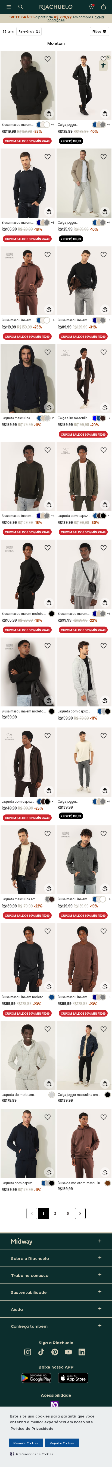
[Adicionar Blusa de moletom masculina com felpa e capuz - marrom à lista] (103, 1117)
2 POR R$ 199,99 (71, 141)
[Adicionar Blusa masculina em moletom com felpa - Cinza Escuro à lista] (103, 547)
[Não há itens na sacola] (103, 6)
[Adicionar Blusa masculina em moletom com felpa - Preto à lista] (47, 59)
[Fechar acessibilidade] (108, 57)
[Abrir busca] (20, 6)
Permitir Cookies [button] (25, 1443)
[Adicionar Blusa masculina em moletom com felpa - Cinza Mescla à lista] (103, 833)
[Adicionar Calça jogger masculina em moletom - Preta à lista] (103, 1029)
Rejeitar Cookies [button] (61, 1443)
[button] (31, 1453)
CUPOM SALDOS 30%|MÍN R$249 (27, 141)
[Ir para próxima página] (80, 1213)
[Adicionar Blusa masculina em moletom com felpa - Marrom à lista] (47, 254)
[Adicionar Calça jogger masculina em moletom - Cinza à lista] (103, 735)
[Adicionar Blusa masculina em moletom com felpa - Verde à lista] (47, 450)
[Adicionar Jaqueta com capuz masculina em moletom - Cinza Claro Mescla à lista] (103, 645)
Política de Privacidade (32, 1428)
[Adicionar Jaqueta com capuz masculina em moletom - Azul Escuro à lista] (47, 1117)
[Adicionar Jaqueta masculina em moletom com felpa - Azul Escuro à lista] (47, 352)
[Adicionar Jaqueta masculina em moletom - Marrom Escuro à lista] (47, 833)
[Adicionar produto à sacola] (49, 114)
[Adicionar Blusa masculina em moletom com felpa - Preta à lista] (47, 547)
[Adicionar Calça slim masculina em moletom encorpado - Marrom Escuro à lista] (103, 352)
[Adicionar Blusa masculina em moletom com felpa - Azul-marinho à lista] (47, 156)
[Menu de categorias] (8, 6)
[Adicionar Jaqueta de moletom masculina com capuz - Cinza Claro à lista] (47, 1029)
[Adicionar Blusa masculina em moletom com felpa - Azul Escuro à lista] (47, 931)
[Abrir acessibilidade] (103, 65)
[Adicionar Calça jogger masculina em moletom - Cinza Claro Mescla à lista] (103, 156)
